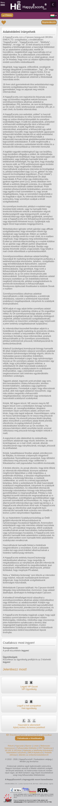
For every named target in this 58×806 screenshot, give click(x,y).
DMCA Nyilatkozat (35, 752)
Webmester (45, 746)
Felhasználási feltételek (27, 748)
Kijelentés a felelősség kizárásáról (37, 750)
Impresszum (10, 748)
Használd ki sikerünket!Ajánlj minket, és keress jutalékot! (29, 726)
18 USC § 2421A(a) (13, 750)
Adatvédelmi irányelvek (16, 752)
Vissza (8, 15)
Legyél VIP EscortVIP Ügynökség (29, 687)
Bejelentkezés (49, 22)
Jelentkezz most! (15, 669)
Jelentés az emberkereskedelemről (33, 755)
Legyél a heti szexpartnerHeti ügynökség (29, 707)
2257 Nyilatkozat (45, 748)
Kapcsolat (19, 746)
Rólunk (11, 746)
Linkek (36, 746)
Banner (28, 746)
